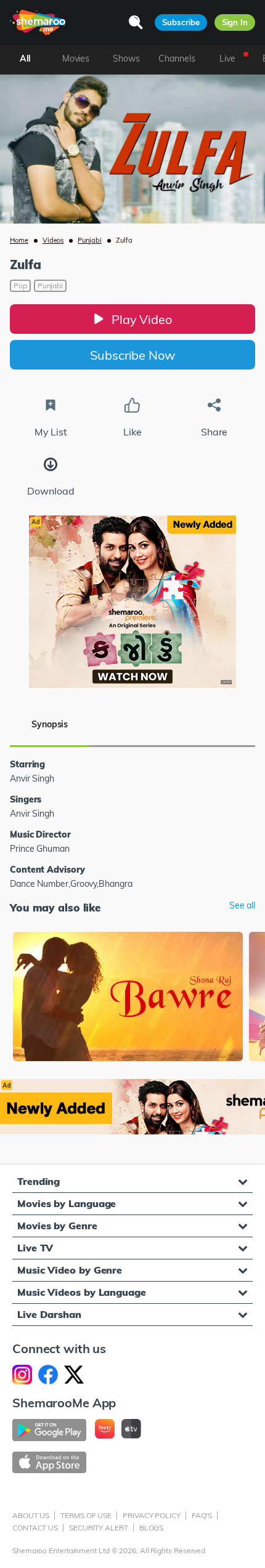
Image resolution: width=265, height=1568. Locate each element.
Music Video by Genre (69, 1270)
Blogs (151, 1528)
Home (19, 240)
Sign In (235, 22)
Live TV (35, 1248)
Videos (53, 240)
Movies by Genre (57, 1225)
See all (242, 905)
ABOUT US (30, 1515)
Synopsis (49, 724)
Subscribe (180, 22)
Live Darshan (49, 1314)
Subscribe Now (132, 355)
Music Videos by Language (81, 1292)
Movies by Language (66, 1203)
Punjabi (90, 240)
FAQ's (202, 1515)
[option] (128, 998)
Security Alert (98, 1528)
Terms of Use (86, 1515)
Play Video (142, 319)
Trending (38, 1181)
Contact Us (35, 1528)
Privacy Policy (152, 1515)
